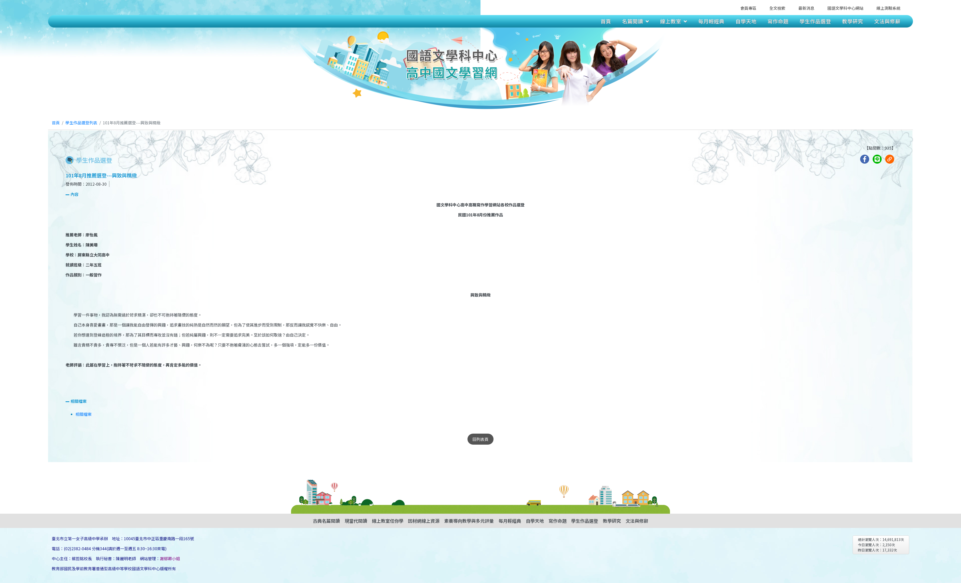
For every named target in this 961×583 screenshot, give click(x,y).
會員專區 (748, 8)
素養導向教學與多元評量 (469, 520)
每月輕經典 (711, 21)
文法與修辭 (887, 21)
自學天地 (746, 21)
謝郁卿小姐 (170, 558)
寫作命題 (778, 21)
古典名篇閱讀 (326, 520)
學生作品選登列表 (81, 123)
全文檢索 (777, 8)
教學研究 (852, 21)
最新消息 (806, 8)
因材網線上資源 (423, 520)
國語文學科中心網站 (845, 8)
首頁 (606, 21)
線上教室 (670, 21)
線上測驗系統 (888, 8)
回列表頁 (480, 439)
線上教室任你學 (387, 520)
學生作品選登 (815, 21)
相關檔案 (84, 414)
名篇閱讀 (632, 21)
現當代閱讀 (356, 520)
